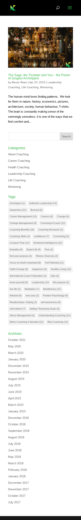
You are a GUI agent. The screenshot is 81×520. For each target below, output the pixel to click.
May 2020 (14, 346)
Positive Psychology (55, 295)
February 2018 (17, 469)
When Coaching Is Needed (26, 322)
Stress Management (22, 315)
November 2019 (18, 372)
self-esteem (18, 308)
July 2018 (14, 443)
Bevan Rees (19, 82)
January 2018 (17, 476)
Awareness (18, 210)
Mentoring (46, 87)
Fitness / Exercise (47, 256)
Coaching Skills (20, 236)
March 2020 (15, 352)
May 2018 (14, 456)
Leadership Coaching (21, 173)
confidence (41, 236)
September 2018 (18, 430)
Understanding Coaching (54, 315)
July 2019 (14, 385)
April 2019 (14, 398)
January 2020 (17, 359)
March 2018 (15, 463)
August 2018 (16, 437)
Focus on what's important (25, 262)
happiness (39, 269)
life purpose (61, 282)
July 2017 (14, 502)
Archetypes (17, 203)
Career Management (23, 216)
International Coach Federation (28, 276)
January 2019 (17, 411)
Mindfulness (52, 289)
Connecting (61, 236)
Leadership (40, 282)
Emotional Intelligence (47, 242)
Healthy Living (61, 269)
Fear (49, 249)
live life (15, 289)
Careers (47, 216)
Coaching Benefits (22, 229)
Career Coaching (19, 160)
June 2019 (14, 391)
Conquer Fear (19, 242)
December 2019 (18, 365)
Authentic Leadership (43, 203)
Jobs (54, 276)
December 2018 (18, 417)
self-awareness (51, 302)
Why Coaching (57, 322)
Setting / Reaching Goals (44, 308)
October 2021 (17, 339)
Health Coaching (18, 167)
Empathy (16, 249)
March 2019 (15, 404)
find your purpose (21, 256)
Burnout (36, 210)
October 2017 (17, 495)
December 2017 (18, 482)
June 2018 (14, 450)
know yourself (19, 282)
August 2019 (16, 378)
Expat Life (34, 249)
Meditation (32, 289)
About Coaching (18, 154)
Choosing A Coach (52, 223)
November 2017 (18, 489)
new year (32, 295)
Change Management (23, 223)
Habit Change (19, 269)
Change (63, 216)
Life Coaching (30, 87)
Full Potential (54, 262)
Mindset (16, 295)
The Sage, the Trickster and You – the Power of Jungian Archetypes (39, 76)
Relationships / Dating (23, 302)
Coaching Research (50, 229)
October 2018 (17, 424)
